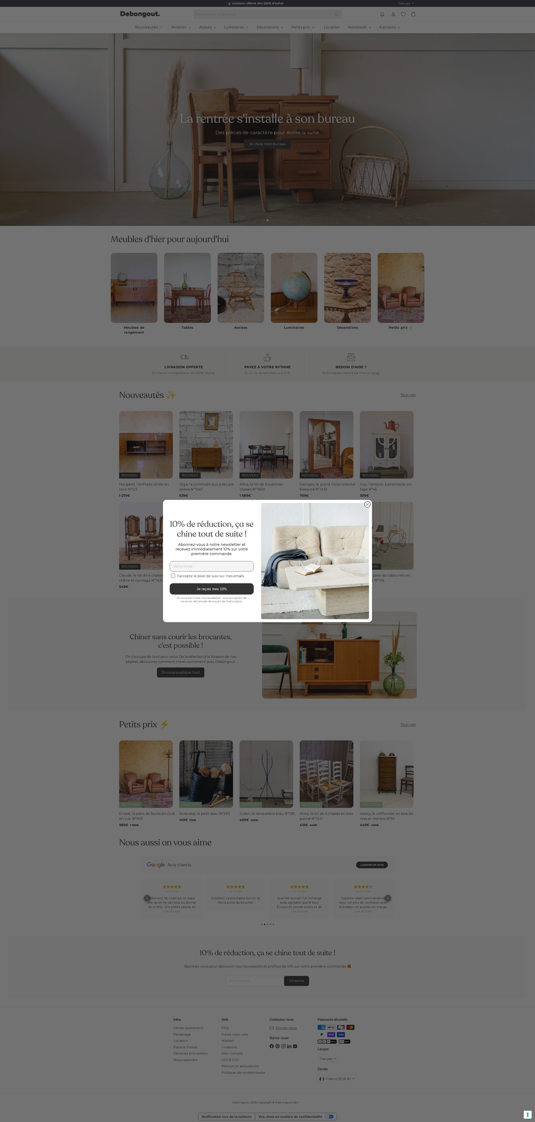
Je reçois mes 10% (212, 589)
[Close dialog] (367, 504)
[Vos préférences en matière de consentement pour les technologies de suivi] (528, 1115)
